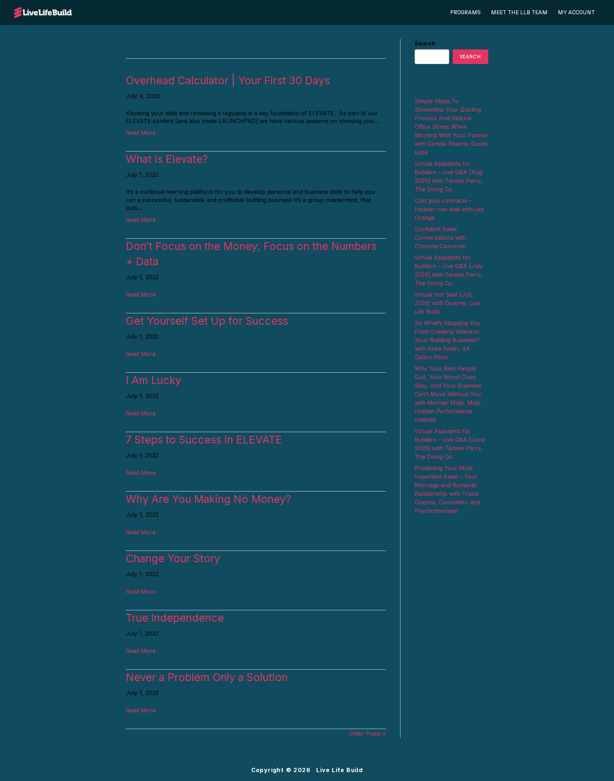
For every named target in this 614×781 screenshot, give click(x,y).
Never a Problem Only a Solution (207, 677)
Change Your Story (173, 558)
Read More (141, 132)
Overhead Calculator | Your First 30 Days (228, 80)
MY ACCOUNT (576, 12)
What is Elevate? (167, 159)
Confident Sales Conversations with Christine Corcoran (440, 237)
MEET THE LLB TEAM (519, 12)
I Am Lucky (153, 380)
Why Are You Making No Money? (208, 499)
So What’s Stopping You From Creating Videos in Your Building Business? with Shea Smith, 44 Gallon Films (447, 340)
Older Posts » (368, 733)
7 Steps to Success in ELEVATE (204, 439)
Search (425, 43)
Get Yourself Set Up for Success (207, 320)
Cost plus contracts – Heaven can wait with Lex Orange (449, 209)
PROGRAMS (465, 12)
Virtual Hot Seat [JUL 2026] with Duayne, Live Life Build (447, 303)
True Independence (175, 617)
